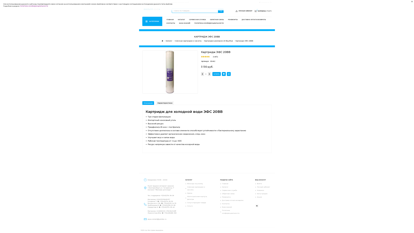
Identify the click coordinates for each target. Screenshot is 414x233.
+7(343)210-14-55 (169, 203)
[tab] (148, 103)
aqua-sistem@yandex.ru (157, 219)
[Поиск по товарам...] (221, 11)
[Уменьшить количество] (202, 74)
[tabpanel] (207, 129)
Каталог (181, 19)
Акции (259, 197)
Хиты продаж (262, 193)
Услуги (190, 206)
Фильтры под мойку (195, 183)
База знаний (184, 23)
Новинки (260, 190)
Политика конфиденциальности (209, 23)
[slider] (205, 56)
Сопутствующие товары (196, 202)
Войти (259, 183)
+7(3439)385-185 (170, 213)
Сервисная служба (197, 19)
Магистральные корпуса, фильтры (197, 198)
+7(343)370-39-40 (168, 207)
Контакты (170, 23)
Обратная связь (217, 19)
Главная (170, 19)
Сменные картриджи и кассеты (196, 188)
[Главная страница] (162, 41)
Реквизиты (233, 19)
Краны (189, 193)
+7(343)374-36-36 (167, 195)
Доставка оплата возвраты (254, 19)
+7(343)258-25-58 (169, 205)
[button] (224, 74)
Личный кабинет (263, 187)
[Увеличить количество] (209, 74)
